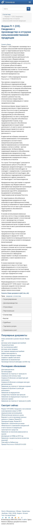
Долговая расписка (7, 369)
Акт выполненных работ (9, 347)
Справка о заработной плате (10, 357)
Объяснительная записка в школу (12, 415)
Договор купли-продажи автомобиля (13, 343)
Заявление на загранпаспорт (10, 360)
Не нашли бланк (10, 515)
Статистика (6, 14)
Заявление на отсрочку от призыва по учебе (16, 401)
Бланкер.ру (10, 2)
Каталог (25, 513)
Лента (3, 511)
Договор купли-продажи (9, 349)
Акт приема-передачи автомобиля (12, 351)
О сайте (24, 519)
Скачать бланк (6, 44)
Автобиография (6, 372)
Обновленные (10, 511)
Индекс (19, 513)
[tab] (16, 299)
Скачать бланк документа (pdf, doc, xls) (15, 293)
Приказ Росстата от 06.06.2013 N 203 (13, 444)
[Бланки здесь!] (2, 2)
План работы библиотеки (9, 442)
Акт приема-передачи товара (11, 355)
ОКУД (14, 513)
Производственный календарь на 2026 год (15, 362)
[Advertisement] (16, 469)
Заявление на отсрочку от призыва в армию (16, 386)
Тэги (2, 515)
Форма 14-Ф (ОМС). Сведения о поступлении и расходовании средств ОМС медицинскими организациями (16, 411)
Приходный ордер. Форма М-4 (11, 421)
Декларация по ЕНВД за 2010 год (12, 436)
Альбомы (5, 513)
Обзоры (18, 511)
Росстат (5, 318)
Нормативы (26, 511)
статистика (17, 296)
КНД (10, 513)
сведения (9, 296)
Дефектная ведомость (9, 353)
